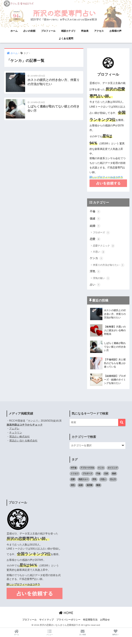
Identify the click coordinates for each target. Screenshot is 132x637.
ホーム (14, 30)
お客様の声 (115, 30)
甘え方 (113, 479)
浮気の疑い (100, 278)
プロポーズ (100, 232)
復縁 (94, 218)
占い (94, 284)
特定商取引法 (90, 619)
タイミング (113, 468)
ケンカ (96, 258)
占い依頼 (82, 634)
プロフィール (48, 30)
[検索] (121, 422)
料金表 (85, 30)
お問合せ (105, 619)
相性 (73, 485)
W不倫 (73, 468)
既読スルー (83, 479)
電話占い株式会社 (19, 436)
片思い (98, 251)
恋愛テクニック (103, 245)
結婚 (94, 225)
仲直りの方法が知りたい (108, 265)
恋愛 (94, 239)
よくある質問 (66, 38)
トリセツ (75, 473)
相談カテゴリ (68, 30)
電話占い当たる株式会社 (23, 440)
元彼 (106, 473)
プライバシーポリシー (68, 619)
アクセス (99, 30)
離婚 (98, 485)
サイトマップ (46, 619)
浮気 (94, 271)
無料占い (115, 634)
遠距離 (89, 485)
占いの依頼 (29, 30)
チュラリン (15, 432)
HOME (68, 613)
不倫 (94, 211)
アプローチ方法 (87, 468)
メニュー (49, 634)
